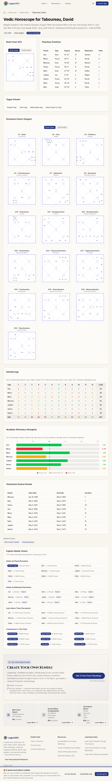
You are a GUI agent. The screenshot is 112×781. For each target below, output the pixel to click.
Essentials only (86, 774)
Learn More (31, 722)
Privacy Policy (36, 745)
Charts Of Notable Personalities (69, 748)
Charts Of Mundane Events (67, 752)
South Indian (26, 50)
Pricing (68, 3)
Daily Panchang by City (66, 756)
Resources (13, 12)
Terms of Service (37, 741)
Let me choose (70, 774)
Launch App (102, 3)
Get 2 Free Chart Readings (88, 676)
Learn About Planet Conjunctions (96, 754)
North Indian (14, 50)
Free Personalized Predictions (16, 759)
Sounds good (102, 774)
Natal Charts (24, 12)
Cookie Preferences (38, 749)
